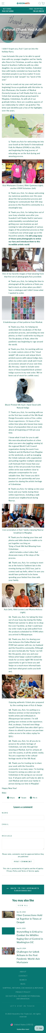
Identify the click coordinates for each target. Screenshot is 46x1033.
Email (5, 824)
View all (23, 905)
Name (5, 813)
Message (7, 836)
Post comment (23, 862)
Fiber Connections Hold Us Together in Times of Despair (29, 919)
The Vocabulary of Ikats (19, 338)
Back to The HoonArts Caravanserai (24, 889)
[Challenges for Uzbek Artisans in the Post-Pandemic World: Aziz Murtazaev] (8, 951)
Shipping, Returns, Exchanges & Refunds (23, 988)
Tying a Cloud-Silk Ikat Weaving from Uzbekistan (25, 547)
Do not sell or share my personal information (23, 997)
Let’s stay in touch (22, 1006)
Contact (23, 976)
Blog (23, 984)
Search (23, 980)
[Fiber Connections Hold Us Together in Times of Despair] (8, 914)
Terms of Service (27, 871)
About (23, 972)
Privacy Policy (12, 871)
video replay (31, 733)
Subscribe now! (23, 1029)
